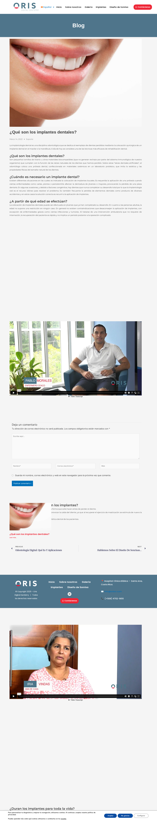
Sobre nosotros (73, 7)
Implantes (101, 7)
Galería (88, 7)
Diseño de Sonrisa (119, 7)
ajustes (63, 819)
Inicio (59, 7)
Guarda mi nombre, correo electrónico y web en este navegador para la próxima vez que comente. (63, 475)
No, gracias (125, 816)
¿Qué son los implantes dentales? (29, 534)
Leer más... (13, 538)
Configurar (141, 816)
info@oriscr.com (113, 591)
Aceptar (110, 816)
